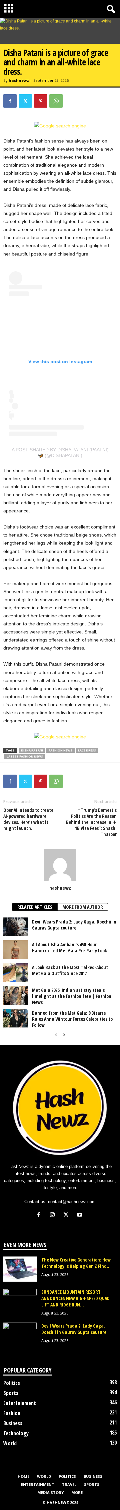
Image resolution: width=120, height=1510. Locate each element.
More (77, 1492)
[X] (25, 101)
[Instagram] (54, 1215)
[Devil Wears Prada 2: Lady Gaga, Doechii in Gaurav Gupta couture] (15, 926)
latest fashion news (25, 756)
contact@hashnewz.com (72, 1201)
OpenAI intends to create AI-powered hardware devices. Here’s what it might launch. (28, 819)
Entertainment (19, 1403)
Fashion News (60, 750)
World (10, 1443)
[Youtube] (80, 1215)
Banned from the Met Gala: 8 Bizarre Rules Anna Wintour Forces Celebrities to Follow (72, 1019)
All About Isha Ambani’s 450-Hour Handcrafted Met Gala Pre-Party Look (69, 947)
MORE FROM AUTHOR (82, 907)
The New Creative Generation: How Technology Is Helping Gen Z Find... (76, 1262)
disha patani (32, 750)
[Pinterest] (40, 101)
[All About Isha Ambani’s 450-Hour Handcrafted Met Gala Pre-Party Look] (15, 949)
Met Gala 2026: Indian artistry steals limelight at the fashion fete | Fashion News (71, 996)
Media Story (50, 1492)
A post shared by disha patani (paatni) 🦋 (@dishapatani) (60, 452)
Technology (16, 1433)
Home (23, 1476)
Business (12, 1423)
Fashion (11, 1413)
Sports (10, 1393)
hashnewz (19, 80)
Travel (69, 1484)
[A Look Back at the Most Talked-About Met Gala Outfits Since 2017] (15, 972)
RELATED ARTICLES (34, 907)
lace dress (87, 750)
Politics (11, 1383)
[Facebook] (10, 101)
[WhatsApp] (56, 101)
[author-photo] (60, 865)
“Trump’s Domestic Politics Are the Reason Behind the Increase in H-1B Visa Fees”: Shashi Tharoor (91, 822)
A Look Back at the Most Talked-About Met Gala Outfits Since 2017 (70, 970)
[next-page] (64, 1035)
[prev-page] (56, 1035)
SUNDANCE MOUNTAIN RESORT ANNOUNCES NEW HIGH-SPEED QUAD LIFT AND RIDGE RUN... (75, 1298)
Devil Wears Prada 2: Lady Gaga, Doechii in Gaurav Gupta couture (74, 924)
